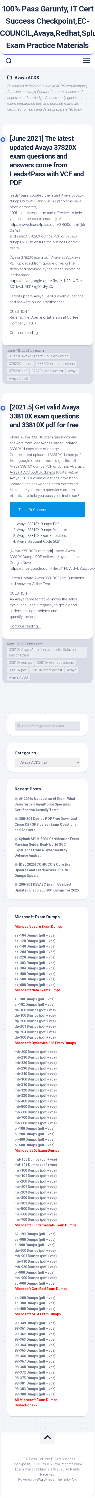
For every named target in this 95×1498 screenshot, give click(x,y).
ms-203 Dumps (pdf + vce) (36, 1192)
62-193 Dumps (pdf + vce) (35, 1234)
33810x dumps (20, 662)
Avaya (72, 371)
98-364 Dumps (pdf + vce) (35, 1345)
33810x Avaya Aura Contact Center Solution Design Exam (42, 652)
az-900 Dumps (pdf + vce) (35, 1240)
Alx (74, 1479)
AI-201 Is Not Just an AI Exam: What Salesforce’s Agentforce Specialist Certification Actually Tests (45, 804)
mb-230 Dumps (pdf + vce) (36, 1068)
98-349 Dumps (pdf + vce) (35, 1323)
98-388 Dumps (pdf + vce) (35, 1394)
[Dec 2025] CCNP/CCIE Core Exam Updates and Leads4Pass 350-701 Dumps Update (44, 870)
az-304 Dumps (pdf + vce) (35, 968)
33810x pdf (17, 670)
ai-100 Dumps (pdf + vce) (35, 999)
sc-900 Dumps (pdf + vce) (35, 1283)
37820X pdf (18, 371)
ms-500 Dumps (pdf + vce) (36, 1209)
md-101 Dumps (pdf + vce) (36, 1165)
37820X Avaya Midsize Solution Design (38, 356)
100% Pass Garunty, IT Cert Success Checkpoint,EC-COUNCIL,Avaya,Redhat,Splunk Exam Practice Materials (47, 27)
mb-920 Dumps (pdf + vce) (36, 1267)
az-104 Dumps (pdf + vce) (35, 935)
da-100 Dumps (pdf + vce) (35, 1010)
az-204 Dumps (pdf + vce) (35, 952)
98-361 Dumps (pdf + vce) (35, 1328)
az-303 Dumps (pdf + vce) (35, 963)
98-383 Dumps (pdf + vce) (35, 1389)
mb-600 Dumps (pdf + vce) (36, 1112)
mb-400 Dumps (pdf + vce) (36, 1101)
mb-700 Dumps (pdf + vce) (36, 1117)
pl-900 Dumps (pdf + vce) (35, 1272)
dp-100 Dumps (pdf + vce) (35, 1015)
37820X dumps (21, 364)
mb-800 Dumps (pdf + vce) (36, 1123)
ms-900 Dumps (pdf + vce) (36, 1278)
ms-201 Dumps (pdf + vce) (36, 1187)
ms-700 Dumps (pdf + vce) (36, 1220)
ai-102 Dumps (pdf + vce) (35, 1004)
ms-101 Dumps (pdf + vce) (36, 1176)
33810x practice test (46, 670)
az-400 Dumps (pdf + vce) (35, 974)
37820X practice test (47, 371)
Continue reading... (25, 333)
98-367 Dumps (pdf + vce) (35, 1361)
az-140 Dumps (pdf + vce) (35, 946)
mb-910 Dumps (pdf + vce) (36, 1261)
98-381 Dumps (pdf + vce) (35, 1383)
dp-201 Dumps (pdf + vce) (35, 1026)
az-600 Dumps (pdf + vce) (35, 985)
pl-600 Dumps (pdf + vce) (35, 1145)
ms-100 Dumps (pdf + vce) (36, 1170)
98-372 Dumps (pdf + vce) (35, 1372)
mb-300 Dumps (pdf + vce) (36, 1079)
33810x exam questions (55, 662)
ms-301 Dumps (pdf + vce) (36, 1203)
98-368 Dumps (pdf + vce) (35, 1367)
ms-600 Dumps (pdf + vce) (36, 1214)
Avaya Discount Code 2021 (39, 541)
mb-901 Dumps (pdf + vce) (36, 1256)
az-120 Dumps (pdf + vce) (35, 941)
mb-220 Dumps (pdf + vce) (36, 1063)
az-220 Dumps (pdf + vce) (35, 957)
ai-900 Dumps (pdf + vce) (35, 1245)
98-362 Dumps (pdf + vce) (35, 1334)
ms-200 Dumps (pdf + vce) (36, 1181)
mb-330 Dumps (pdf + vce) (36, 1096)
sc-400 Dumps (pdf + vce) (35, 1309)
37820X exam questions (56, 364)
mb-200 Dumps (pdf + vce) (36, 1052)
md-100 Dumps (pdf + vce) (36, 1159)
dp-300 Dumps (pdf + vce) (35, 1037)
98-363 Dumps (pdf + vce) (35, 1339)
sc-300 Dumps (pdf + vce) (35, 1303)
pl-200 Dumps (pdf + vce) (35, 1134)
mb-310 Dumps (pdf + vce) (36, 1085)
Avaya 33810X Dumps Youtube (42, 530)
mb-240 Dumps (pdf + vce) (36, 1074)
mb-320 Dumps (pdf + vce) (36, 1090)
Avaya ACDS (18, 378)
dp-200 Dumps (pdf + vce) (35, 1021)
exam (39, 350)
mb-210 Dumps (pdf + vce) (36, 1057)
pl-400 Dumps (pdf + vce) (35, 1139)
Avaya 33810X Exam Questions (42, 535)
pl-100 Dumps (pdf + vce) (35, 1128)
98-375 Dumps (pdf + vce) (35, 1378)
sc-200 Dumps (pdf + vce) (35, 1298)
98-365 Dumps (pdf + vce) (35, 1350)
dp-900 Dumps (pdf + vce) (35, 1250)
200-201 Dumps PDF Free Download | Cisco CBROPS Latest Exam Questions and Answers (46, 824)
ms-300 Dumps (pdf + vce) (36, 1198)
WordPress (45, 1479)
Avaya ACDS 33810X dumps (32, 472)
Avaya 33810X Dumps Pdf (38, 524)
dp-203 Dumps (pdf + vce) (35, 1032)
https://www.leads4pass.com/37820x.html (44, 224)
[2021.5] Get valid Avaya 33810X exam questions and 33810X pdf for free (44, 416)
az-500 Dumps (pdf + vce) (35, 979)
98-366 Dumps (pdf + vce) (35, 1356)
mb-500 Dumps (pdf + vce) (36, 1107)
